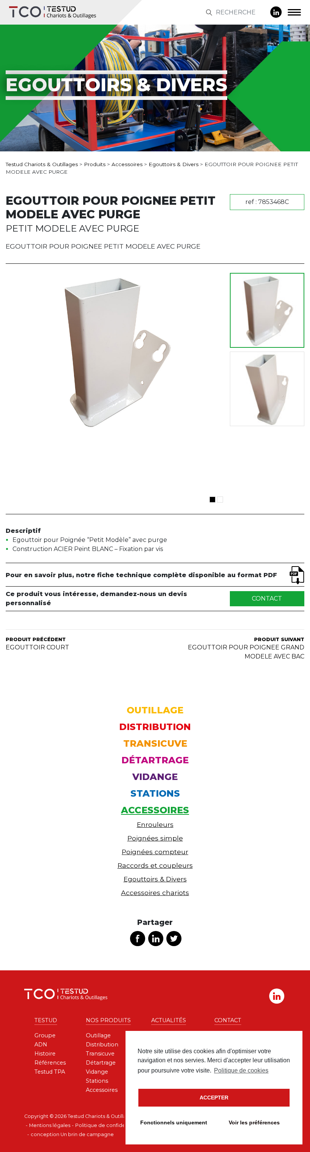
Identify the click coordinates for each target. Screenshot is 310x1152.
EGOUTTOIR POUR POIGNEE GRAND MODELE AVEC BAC (246, 648)
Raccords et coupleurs (155, 865)
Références (50, 1062)
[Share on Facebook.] (137, 938)
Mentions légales (49, 1125)
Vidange (155, 776)
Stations (155, 793)
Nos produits (108, 1020)
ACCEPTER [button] (214, 1097)
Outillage (155, 710)
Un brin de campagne (87, 1134)
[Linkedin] (276, 12)
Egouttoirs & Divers (155, 879)
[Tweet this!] (173, 938)
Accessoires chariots (155, 893)
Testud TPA (49, 1071)
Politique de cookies (241, 1070)
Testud (45, 1020)
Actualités (168, 1020)
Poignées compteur (155, 852)
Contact (267, 598)
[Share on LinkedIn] (155, 938)
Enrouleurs (155, 824)
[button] (212, 500)
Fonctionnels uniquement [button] (173, 1122)
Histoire (45, 1053)
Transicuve (155, 743)
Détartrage (155, 760)
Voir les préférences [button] (254, 1122)
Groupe (45, 1035)
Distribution (155, 726)
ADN (40, 1044)
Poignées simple (155, 838)
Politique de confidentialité (108, 1125)
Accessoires (155, 810)
